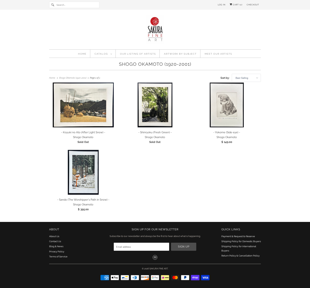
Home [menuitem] (82, 53)
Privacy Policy (56, 251)
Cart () (237, 5)
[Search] (52, 5)
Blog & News (56, 246)
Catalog (102, 53)
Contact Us (55, 241)
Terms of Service (58, 256)
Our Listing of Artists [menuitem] (138, 53)
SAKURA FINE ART (158, 268)
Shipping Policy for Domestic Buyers (241, 241)
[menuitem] (103, 54)
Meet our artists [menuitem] (218, 53)
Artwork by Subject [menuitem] (180, 53)
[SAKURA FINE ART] (155, 30)
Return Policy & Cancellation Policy (240, 255)
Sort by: (225, 77)
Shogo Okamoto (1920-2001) (155, 64)
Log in (221, 5)
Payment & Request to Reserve (238, 236)
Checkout (253, 5)
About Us (54, 236)
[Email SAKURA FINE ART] (155, 257)
